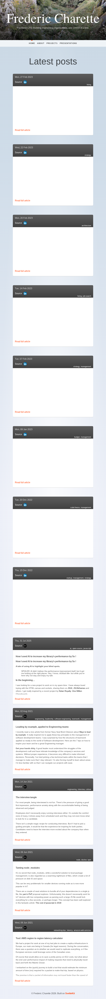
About (40, 43)
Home (32, 43)
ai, (71, 648)
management (86, 366)
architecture (86, 226)
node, (78, 860)
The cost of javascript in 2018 (48, 903)
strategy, (77, 366)
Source (18, 82)
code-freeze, (75, 507)
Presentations (68, 43)
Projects (52, 43)
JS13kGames (79, 688)
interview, (82, 789)
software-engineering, (63, 719)
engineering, (40, 719)
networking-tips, (60, 930)
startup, (70, 578)
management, (79, 578)
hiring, (80, 296)
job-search (87, 296)
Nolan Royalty (65, 691)
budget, (77, 437)
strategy (88, 155)
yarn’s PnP (27, 894)
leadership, (49, 719)
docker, (84, 860)
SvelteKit (70, 993)
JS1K (70, 688)
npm (89, 860)
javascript (87, 648)
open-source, (77, 648)
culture (88, 789)
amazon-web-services (82, 930)
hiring (89, 85)
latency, (70, 930)
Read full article (22, 130)
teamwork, (76, 719)
